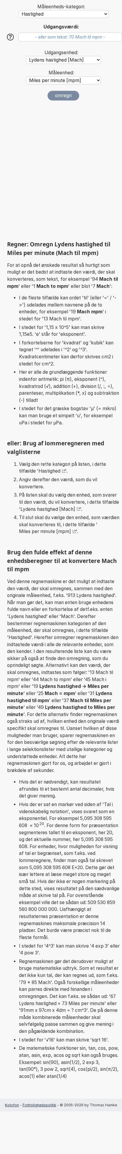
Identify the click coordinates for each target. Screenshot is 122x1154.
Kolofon (12, 1105)
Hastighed (49, 471)
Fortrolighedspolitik (39, 1105)
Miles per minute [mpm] (45, 531)
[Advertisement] (61, 171)
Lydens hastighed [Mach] (47, 509)
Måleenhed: (61, 73)
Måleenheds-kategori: (61, 6)
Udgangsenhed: (61, 52)
